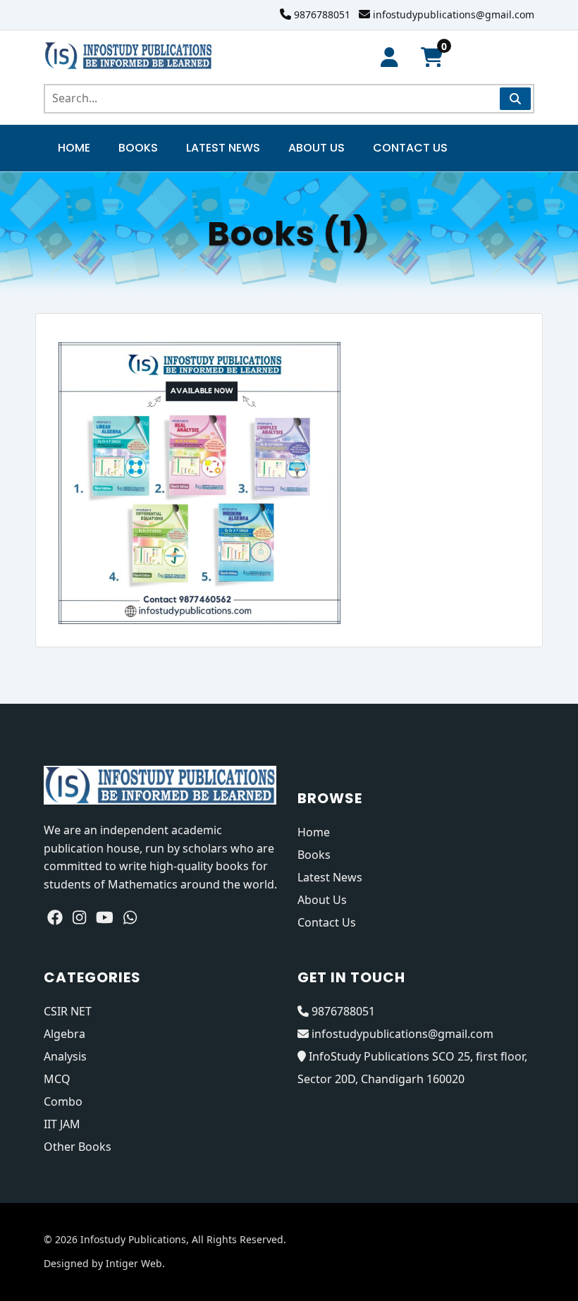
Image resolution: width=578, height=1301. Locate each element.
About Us (316, 148)
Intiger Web (134, 1263)
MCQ (57, 1079)
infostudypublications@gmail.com (453, 14)
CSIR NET (68, 1011)
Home (74, 148)
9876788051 (322, 14)
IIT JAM (62, 1124)
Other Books (77, 1146)
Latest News (223, 148)
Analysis (65, 1056)
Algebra (64, 1034)
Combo (63, 1101)
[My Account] (389, 57)
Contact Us (410, 148)
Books (138, 148)
